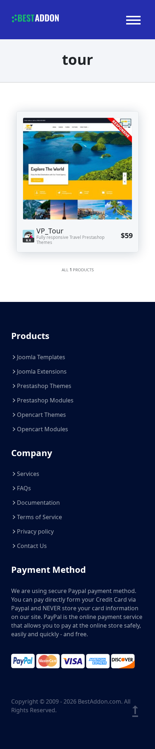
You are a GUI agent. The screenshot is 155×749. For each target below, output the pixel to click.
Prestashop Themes (44, 386)
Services (28, 474)
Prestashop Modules (45, 400)
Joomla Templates (41, 357)
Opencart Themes (41, 415)
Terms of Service (39, 517)
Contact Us (32, 546)
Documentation (38, 503)
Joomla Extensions (42, 371)
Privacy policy (35, 531)
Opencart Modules (42, 429)
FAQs (24, 488)
